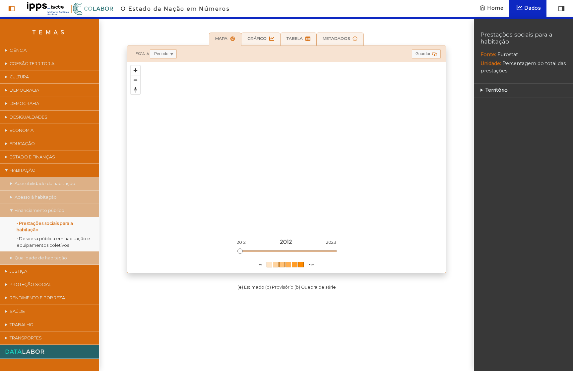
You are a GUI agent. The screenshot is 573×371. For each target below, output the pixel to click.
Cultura (19, 76)
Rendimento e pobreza (37, 297)
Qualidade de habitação (41, 257)
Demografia (24, 103)
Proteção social (30, 284)
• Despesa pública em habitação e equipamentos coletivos (53, 241)
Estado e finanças (32, 156)
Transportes (26, 337)
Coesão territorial (33, 63)
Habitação (22, 170)
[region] (286, 167)
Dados (532, 8)
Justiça (18, 271)
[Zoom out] (135, 80)
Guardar (422, 53)
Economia (21, 130)
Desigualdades (28, 117)
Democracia (24, 90)
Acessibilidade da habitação (45, 183)
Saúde (17, 311)
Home (495, 8)
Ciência (18, 50)
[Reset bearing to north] (135, 89)
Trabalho (21, 324)
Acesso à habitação (36, 197)
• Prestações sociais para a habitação (45, 226)
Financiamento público (39, 210)
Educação (22, 143)
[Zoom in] (135, 70)
